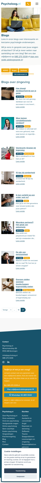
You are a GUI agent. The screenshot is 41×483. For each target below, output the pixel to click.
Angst (14, 70)
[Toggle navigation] (37, 3)
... (14, 310)
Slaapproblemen (28, 436)
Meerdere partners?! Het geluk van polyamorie (24, 224)
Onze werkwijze (8, 418)
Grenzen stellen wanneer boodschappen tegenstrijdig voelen (24, 283)
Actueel (27, 126)
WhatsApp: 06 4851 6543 (21, 395)
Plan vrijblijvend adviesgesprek (19, 389)
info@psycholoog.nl (9, 355)
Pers (4, 442)
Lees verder (20, 107)
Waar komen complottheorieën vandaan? (23, 120)
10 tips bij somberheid (25, 172)
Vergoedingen (7, 434)
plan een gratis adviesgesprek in (19, 58)
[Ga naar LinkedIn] (9, 362)
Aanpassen (20, 476)
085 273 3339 (21, 56)
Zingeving (28, 97)
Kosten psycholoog (9, 431)
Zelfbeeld (25, 431)
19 (18, 310)
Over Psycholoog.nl (9, 415)
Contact (5, 444)
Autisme (23, 70)
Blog (4, 439)
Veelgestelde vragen (10, 423)
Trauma (24, 434)
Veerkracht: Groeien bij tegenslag (26, 149)
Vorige (5, 310)
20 (23, 310)
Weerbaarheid (29, 154)
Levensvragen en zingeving (28, 440)
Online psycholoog (9, 426)
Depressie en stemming (27, 427)
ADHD (5, 70)
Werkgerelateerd (29, 290)
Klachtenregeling (9, 436)
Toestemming (20, 471)
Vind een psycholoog (10, 421)
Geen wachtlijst (8, 428)
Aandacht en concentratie (27, 419)
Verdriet (26, 258)
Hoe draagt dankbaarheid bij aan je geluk (26, 90)
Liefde (26, 201)
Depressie (27, 176)
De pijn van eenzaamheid (22, 253)
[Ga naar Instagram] (4, 362)
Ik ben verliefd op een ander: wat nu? (25, 196)
